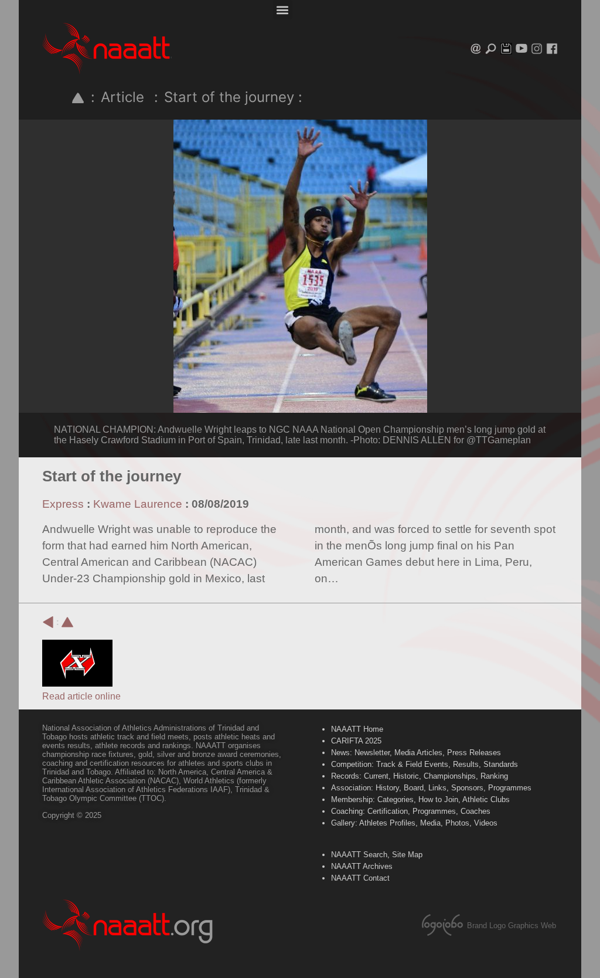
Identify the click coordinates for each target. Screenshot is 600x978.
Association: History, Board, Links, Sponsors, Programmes (431, 787)
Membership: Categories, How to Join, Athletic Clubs (420, 799)
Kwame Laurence (137, 504)
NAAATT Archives (362, 866)
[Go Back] (48, 622)
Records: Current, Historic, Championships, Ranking (419, 776)
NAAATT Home (357, 729)
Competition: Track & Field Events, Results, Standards (424, 764)
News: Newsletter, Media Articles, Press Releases (416, 752)
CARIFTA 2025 (356, 740)
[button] (282, 9)
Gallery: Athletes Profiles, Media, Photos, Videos (414, 823)
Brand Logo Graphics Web (511, 925)
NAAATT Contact (360, 878)
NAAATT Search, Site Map (376, 854)
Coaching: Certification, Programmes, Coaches (410, 811)
